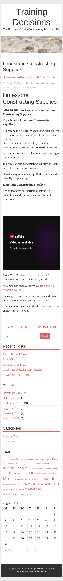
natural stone (15, 87)
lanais (19, 473)
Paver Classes (11, 359)
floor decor (47, 463)
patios (8, 483)
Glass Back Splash (47, 326)
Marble (6, 87)
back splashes (9, 459)
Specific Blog (48, 77)
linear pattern (41, 473)
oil (4, 484)
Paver (20, 484)
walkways (16, 494)
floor (38, 464)
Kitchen (12, 473)
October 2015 (11, 418)
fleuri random (31, 464)
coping (48, 459)
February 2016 (11, 413)
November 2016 (12, 392)
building (32, 83)
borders (41, 459)
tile (53, 484)
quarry (23, 87)
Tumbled (7, 494)
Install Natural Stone (15, 354)
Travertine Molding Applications (22, 369)
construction (41, 83)
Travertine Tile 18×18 (16, 374)
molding (28, 479)
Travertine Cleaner (49, 490)
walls (23, 494)
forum (26, 296)
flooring (55, 464)
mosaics (34, 479)
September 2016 (12, 403)
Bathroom (22, 459)
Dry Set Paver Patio (14, 364)
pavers (27, 484)
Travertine (9, 441)
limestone (51, 83)
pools (35, 484)
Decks (56, 459)
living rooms (52, 473)
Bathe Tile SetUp (15, 326)
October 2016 (11, 397)
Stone (48, 483)
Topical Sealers (19, 490)
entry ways (22, 464)
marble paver (19, 479)
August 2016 (10, 408)
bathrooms (33, 459)
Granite (30, 468)
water (29, 494)
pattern (14, 484)
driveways (13, 464)
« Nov (8, 550)
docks (5, 464)
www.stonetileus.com (19, 77)
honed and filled (39, 468)
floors (23, 467)
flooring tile (11, 468)
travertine (31, 87)
